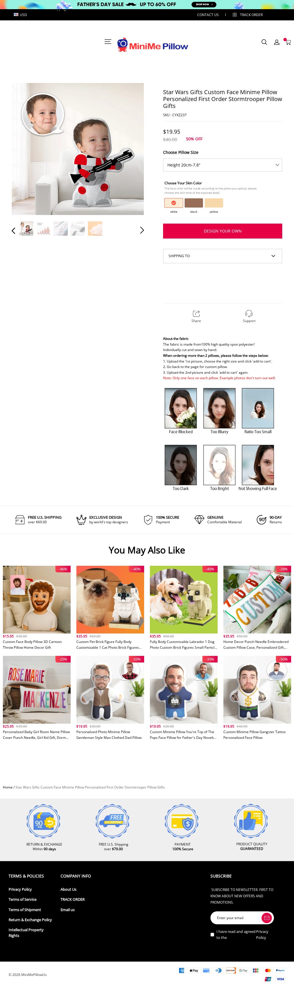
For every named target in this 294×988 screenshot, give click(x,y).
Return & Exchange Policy (30, 919)
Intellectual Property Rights (26, 932)
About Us (68, 889)
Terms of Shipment (25, 909)
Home (8, 787)
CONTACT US (208, 14)
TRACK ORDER (73, 899)
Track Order (251, 14)
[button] (25, 149)
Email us (68, 909)
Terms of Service (22, 899)
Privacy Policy (20, 889)
